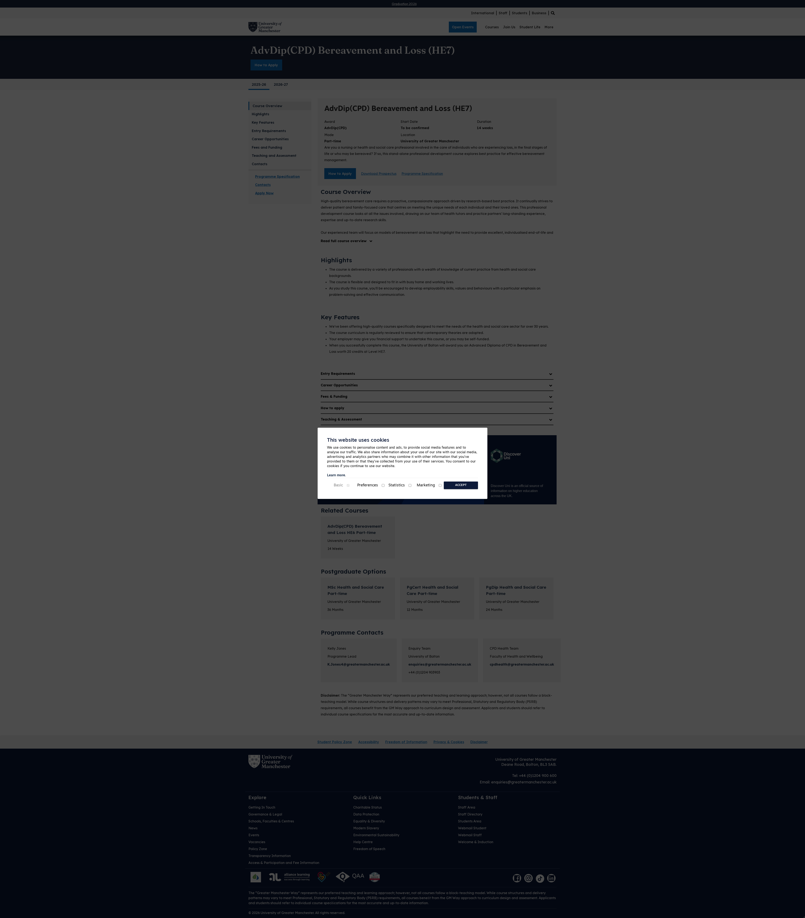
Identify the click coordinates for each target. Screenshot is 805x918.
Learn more (336, 475)
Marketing (426, 485)
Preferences (367, 485)
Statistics (396, 485)
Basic (338, 485)
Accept (461, 485)
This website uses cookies (358, 440)
